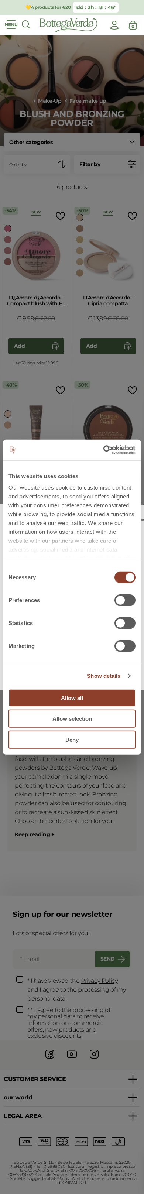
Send (107, 958)
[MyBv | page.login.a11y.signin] (114, 25)
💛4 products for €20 (48, 7)
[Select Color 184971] (79, 261)
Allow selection (72, 719)
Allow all (72, 697)
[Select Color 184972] (79, 273)
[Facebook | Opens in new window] (49, 1059)
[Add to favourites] (59, 216)
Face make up (87, 101)
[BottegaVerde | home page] (68, 25)
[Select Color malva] (7, 250)
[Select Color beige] (79, 239)
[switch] (125, 600)
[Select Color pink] (7, 239)
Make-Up (49, 101)
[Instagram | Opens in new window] (94, 1059)
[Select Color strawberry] (7, 228)
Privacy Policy (99, 980)
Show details (103, 676)
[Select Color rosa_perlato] (79, 217)
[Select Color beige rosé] (79, 250)
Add (19, 346)
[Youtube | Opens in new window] (72, 1059)
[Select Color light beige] (79, 228)
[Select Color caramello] (7, 425)
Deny (72, 739)
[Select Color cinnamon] (7, 261)
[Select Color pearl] (7, 414)
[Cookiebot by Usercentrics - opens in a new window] (104, 450)
